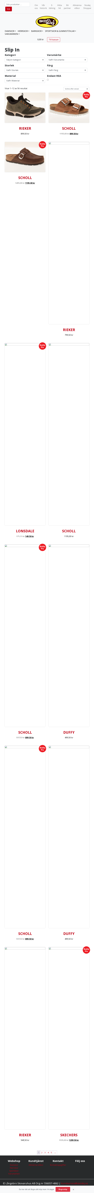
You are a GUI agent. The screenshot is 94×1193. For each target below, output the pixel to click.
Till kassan (54, 39)
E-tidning (52, 6)
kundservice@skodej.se (74, 1183)
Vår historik (43, 6)
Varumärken (11, 34)
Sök (8, 9)
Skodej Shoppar (87, 6)
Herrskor (14, 1168)
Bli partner (67, 6)
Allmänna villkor (77, 6)
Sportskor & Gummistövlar (60, 31)
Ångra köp (63, 1189)
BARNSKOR (36, 31)
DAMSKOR (9, 31)
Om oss (36, 6)
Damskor (14, 1165)
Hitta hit (59, 6)
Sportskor (14, 1170)
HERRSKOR (23, 31)
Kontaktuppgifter (58, 1165)
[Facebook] (80, 1167)
